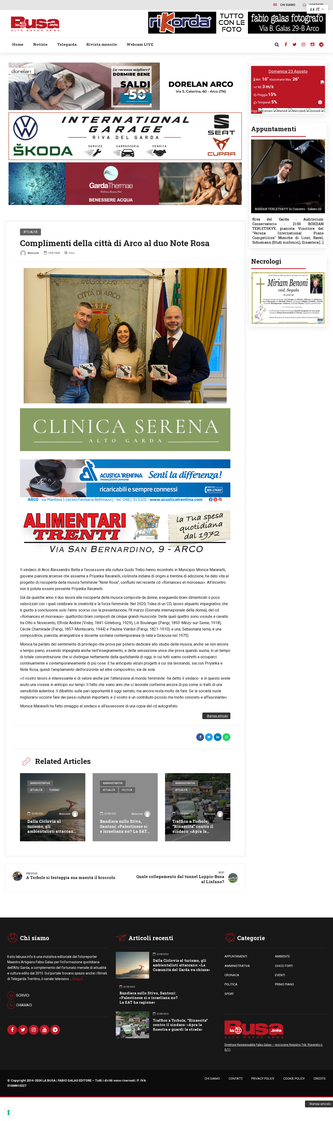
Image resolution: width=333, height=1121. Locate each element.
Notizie (40, 44)
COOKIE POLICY (294, 1078)
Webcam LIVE (140, 44)
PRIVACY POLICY (262, 1078)
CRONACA (232, 975)
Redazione (33, 253)
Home (17, 44)
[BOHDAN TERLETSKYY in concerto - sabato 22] (288, 141)
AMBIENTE (282, 956)
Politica (127, 790)
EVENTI (280, 975)
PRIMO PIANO (284, 984)
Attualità (30, 232)
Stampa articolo (217, 716)
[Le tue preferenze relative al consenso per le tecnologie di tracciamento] (8, 1112)
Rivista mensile (101, 44)
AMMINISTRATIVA (237, 966)
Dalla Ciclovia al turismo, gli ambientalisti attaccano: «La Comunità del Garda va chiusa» (52, 831)
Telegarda (67, 44)
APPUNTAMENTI (236, 956)
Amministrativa (40, 783)
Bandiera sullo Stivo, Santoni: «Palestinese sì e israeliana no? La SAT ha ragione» (123, 829)
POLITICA (231, 984)
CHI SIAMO (212, 1078)
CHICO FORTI (284, 966)
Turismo (54, 790)
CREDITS (319, 1078)
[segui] (78, 979)
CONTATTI (236, 1078)
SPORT (229, 994)
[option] (125, 335)
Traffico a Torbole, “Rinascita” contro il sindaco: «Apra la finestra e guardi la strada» (192, 831)
